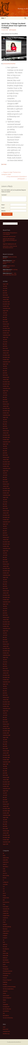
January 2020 (5, 459)
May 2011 (5, 690)
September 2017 (6, 521)
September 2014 (6, 601)
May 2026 (5, 290)
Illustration (5, 928)
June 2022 (5, 395)
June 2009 (5, 741)
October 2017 (6, 519)
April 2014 (5, 613)
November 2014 (6, 597)
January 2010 (5, 726)
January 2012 (5, 673)
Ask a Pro (5, 873)
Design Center (6, 897)
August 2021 (5, 417)
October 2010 (6, 706)
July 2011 (5, 686)
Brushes (4, 877)
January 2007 (5, 806)
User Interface (6, 1011)
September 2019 (6, 468)
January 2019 (5, 486)
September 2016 (6, 548)
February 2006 (6, 830)
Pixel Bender (5, 975)
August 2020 (5, 444)
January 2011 (5, 699)
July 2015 (5, 579)
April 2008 (5, 773)
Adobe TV (5, 864)
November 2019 (6, 464)
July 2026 (5, 286)
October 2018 (6, 493)
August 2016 (5, 550)
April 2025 (5, 319)
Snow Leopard (6, 995)
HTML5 (4, 922)
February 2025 (6, 324)
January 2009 (5, 753)
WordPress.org (6, 1033)
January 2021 (5, 433)
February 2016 (6, 564)
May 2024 (5, 344)
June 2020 (5, 448)
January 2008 (5, 779)
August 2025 (5, 310)
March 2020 (5, 455)
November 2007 (6, 784)
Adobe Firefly (6, 857)
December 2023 (6, 355)
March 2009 (5, 748)
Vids (4, 1013)
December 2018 (6, 488)
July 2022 (5, 393)
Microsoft (5, 946)
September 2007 (6, 788)
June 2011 (5, 688)
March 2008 (5, 775)
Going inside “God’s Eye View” (9, 236)
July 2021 (5, 419)
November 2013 (6, 624)
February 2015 (6, 590)
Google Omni (5, 913)
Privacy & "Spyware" (7, 980)
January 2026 (5, 299)
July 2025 (5, 312)
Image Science (6, 931)
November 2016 (6, 544)
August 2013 (5, 630)
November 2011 (6, 677)
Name (3, 204)
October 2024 (6, 332)
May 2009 (5, 744)
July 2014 (5, 606)
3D (3, 853)
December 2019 (6, 461)
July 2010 (5, 713)
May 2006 (5, 824)
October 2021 (6, 413)
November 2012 (6, 650)
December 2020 (6, 435)
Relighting (5, 982)
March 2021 (5, 428)
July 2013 (5, 633)
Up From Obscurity (7, 1009)
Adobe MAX (5, 860)
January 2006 (5, 833)
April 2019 (5, 479)
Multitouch (5, 957)
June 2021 (5, 421)
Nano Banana (5, 960)
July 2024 (5, 339)
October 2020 (6, 439)
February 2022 (6, 404)
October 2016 (6, 546)
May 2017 (5, 530)
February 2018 (6, 510)
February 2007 (6, 804)
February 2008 (6, 777)
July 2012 (5, 659)
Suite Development (7, 997)
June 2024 (5, 341)
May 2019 (5, 477)
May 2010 (5, 717)
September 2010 (6, 708)
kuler (4, 942)
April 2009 (5, 746)
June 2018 (5, 501)
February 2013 (6, 644)
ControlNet (5, 884)
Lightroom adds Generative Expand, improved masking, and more (10, 240)
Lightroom (5, 944)
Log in (4, 1027)
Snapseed (5, 991)
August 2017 (5, 524)
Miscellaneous (6, 948)
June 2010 (5, 715)
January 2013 (5, 646)
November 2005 (6, 837)
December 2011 (6, 675)
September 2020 (6, 441)
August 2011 (5, 684)
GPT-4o (4, 920)
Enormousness (6, 902)
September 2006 (6, 815)
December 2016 (6, 541)
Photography (13, 29)
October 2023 (6, 359)
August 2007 (5, 790)
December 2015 (6, 568)
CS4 (4, 886)
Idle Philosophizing (7, 926)
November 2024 (6, 330)
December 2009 (6, 728)
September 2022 (6, 388)
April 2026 (5, 292)
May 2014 (5, 610)
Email (3, 207)
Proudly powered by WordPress (14, 1042)
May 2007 (5, 797)
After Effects (5, 866)
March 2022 (5, 401)
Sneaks (4, 993)
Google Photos (6, 915)
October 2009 (6, 733)
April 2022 (5, 399)
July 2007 (5, 793)
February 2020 (6, 457)
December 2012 (6, 648)
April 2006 (5, 826)
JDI (3, 940)
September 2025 (6, 308)
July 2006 (5, 819)
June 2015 (5, 581)
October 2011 (6, 679)
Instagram (5, 935)
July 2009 (5, 739)
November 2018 (6, 490)
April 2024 (5, 346)
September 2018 (6, 495)
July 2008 (5, 766)
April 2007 (5, 799)
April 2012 (5, 666)
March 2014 (5, 615)
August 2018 (5, 497)
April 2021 (5, 426)
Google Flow (5, 911)
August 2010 (5, 710)
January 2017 (5, 539)
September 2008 (6, 761)
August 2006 (5, 817)
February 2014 (6, 617)
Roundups (5, 984)
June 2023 (5, 368)
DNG (4, 900)
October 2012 (6, 653)
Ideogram (5, 924)
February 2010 (6, 724)
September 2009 (6, 735)
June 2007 (5, 795)
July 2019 (5, 473)
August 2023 (5, 364)
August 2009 (5, 737)
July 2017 (5, 526)
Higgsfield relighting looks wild (9, 244)
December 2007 (6, 781)
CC (3, 880)
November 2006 (6, 810)
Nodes (4, 964)
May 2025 (5, 317)
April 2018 (5, 506)
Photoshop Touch (6, 973)
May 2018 (5, 504)
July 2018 (5, 499)
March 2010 (5, 721)
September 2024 (6, 335)
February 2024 (6, 350)
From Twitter (5, 906)
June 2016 (5, 555)
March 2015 (5, 588)
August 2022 (5, 390)
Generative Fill (6, 908)
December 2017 (6, 515)
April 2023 (5, 373)
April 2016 (5, 559)
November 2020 (6, 437)
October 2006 (6, 813)
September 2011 (6, 681)
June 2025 (5, 315)
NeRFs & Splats (6, 962)
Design (4, 895)
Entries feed (5, 1029)
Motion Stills (5, 953)
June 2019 (5, 475)
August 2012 (5, 657)
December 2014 (6, 595)
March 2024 (5, 348)
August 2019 (5, 470)
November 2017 (6, 517)
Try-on (4, 1002)
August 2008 (5, 764)
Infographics (5, 933)
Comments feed (6, 1031)
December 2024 (6, 328)
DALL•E (4, 893)
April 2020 (5, 453)
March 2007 (5, 802)
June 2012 (5, 661)
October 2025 (6, 306)
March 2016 (5, 561)
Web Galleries (6, 1015)
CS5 (4, 888)
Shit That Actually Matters (8, 989)
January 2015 (5, 593)
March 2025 (5, 321)
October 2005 (6, 839)
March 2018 (5, 508)
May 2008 (5, 770)
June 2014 (5, 608)
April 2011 (5, 693)
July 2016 (5, 553)
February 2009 (6, 750)
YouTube (4, 164)
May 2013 (5, 637)
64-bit (4, 855)
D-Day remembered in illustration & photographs (17, 178)
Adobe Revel (5, 862)
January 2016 (5, 566)
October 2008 (6, 759)
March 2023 (5, 375)
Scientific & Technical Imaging (9, 986)
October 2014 (6, 599)
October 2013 (6, 626)
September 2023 (6, 361)
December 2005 (6, 835)
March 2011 (5, 695)
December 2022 (6, 381)
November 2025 (6, 304)
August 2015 (5, 577)
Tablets (4, 1000)
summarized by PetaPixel (9, 63)
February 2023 (6, 377)
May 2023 (5, 370)
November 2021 (6, 410)
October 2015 (6, 573)
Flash (4, 904)
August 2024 (5, 337)
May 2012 (5, 664)
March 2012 (5, 668)
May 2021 (5, 424)
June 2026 (5, 288)
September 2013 (6, 628)
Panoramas (5, 966)
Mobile (4, 951)
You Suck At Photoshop (8, 1017)
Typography (5, 1004)
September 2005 (6, 842)
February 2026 (6, 297)
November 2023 (6, 357)
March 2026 (5, 295)
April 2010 (5, 719)
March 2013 (5, 641)
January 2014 (5, 619)
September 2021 (6, 415)
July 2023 (5, 366)
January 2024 (5, 352)
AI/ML (4, 868)
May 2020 (5, 450)
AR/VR (4, 871)
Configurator (5, 882)
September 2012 (6, 655)
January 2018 (5, 513)
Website (3, 210)
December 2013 (6, 621)
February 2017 (6, 537)
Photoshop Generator (7, 971)
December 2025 (6, 301)
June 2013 (5, 635)
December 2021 (6, 408)
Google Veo (5, 917)
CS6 (4, 891)
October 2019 (6, 466)
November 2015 (6, 570)
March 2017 (5, 535)
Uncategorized (6, 1006)
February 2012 (6, 670)
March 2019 (5, 481)
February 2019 (6, 484)
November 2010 (6, 704)
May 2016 (5, 557)
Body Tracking (6, 875)
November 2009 (6, 730)
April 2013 (5, 639)
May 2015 (5, 584)
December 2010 (6, 701)
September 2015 (6, 575)
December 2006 (6, 808)
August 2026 (5, 284)
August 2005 (5, 844)
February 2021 (6, 430)
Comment (4, 195)
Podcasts (5, 977)
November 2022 (6, 384)
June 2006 (5, 822)
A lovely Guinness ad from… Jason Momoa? (9, 262)
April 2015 (5, 586)
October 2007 (6, 786)
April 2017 (5, 533)
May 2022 (5, 397)
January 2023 (5, 379)
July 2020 (5, 446)
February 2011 (6, 697)
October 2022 (6, 386)
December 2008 (6, 755)
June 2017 (5, 528)
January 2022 (5, 406)
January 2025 (5, 326)
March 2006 (5, 828)
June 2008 (5, 768)
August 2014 (5, 604)
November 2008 (6, 757)
